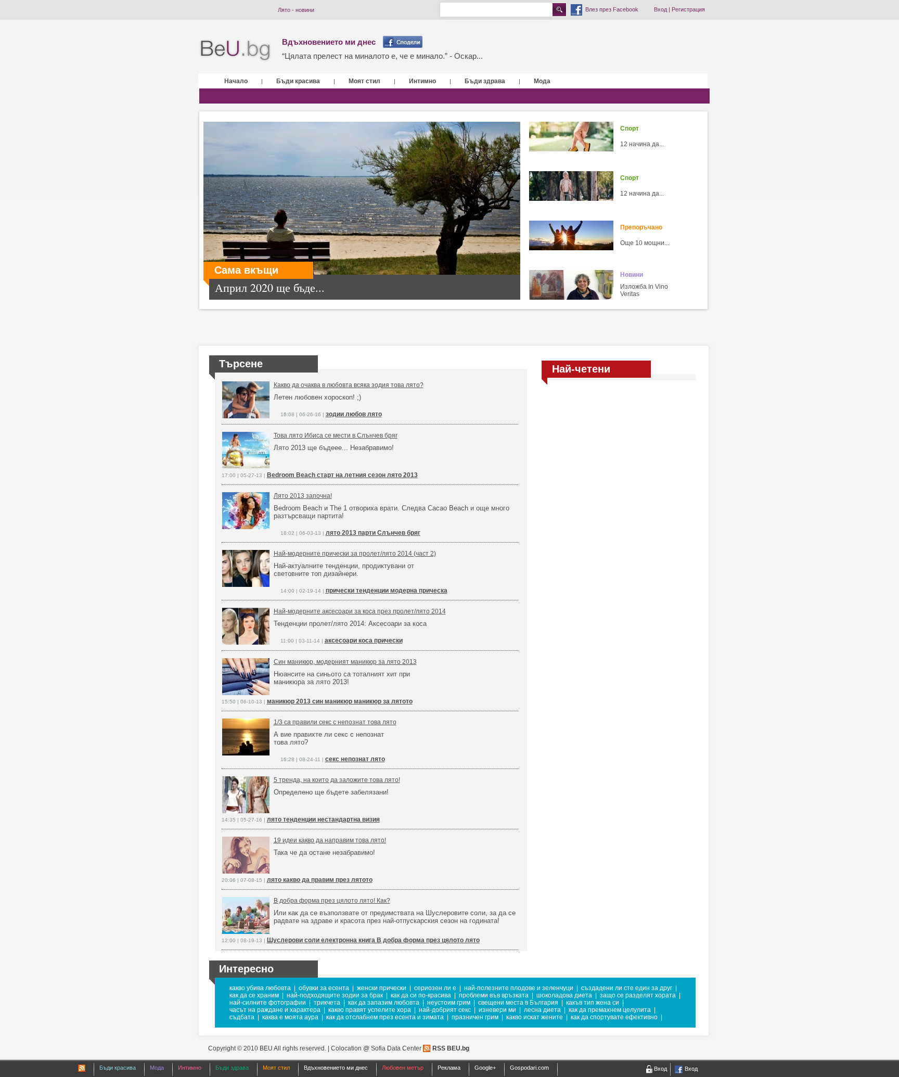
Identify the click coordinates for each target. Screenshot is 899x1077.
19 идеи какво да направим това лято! (330, 840)
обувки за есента (324, 988)
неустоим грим (448, 1002)
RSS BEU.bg (450, 1048)
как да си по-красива (421, 995)
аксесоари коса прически (364, 640)
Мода (542, 81)
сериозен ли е (435, 988)
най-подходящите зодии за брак (335, 995)
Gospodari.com (529, 1068)
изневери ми (497, 1010)
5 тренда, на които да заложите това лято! (337, 780)
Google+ (485, 1068)
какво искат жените (534, 1017)
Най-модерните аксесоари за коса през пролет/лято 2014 (360, 611)
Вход (660, 9)
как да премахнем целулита (610, 1010)
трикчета (327, 1002)
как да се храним (254, 995)
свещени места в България (518, 1002)
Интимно (422, 81)
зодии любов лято (354, 414)
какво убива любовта (260, 988)
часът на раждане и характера (274, 1010)
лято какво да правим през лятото (320, 879)
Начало (236, 81)
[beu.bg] (235, 51)
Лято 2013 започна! (303, 495)
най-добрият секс (445, 1010)
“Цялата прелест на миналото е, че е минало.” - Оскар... (382, 56)
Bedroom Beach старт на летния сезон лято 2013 (342, 475)
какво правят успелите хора (369, 1010)
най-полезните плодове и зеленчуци (518, 988)
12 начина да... (642, 144)
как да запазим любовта (383, 1002)
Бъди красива (298, 81)
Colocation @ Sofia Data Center (376, 1048)
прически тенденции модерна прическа (386, 590)
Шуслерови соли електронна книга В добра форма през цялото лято (373, 940)
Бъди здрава (485, 81)
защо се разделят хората (638, 995)
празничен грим (475, 1017)
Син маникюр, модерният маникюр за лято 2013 (345, 661)
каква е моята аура (290, 1017)
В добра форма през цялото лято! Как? (332, 900)
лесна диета (542, 1010)
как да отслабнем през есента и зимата (385, 1017)
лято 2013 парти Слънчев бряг (373, 532)
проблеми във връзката (494, 995)
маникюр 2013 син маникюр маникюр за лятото (340, 701)
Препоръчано (641, 227)
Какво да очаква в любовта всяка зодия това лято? (348, 385)
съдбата (241, 1017)
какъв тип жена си (592, 1002)
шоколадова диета (564, 995)
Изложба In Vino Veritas (644, 290)
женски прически (381, 988)
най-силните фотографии (267, 1002)
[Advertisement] (619, 465)
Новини (631, 274)
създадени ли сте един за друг (626, 988)
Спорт (629, 128)
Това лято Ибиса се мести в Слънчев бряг (335, 435)
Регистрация (688, 9)
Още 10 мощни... (644, 243)
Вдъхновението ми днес (329, 41)
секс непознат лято (355, 759)
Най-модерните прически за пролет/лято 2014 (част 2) (355, 553)
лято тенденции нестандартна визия (323, 819)
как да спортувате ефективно (614, 1017)
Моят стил (364, 81)
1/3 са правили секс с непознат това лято (335, 722)
